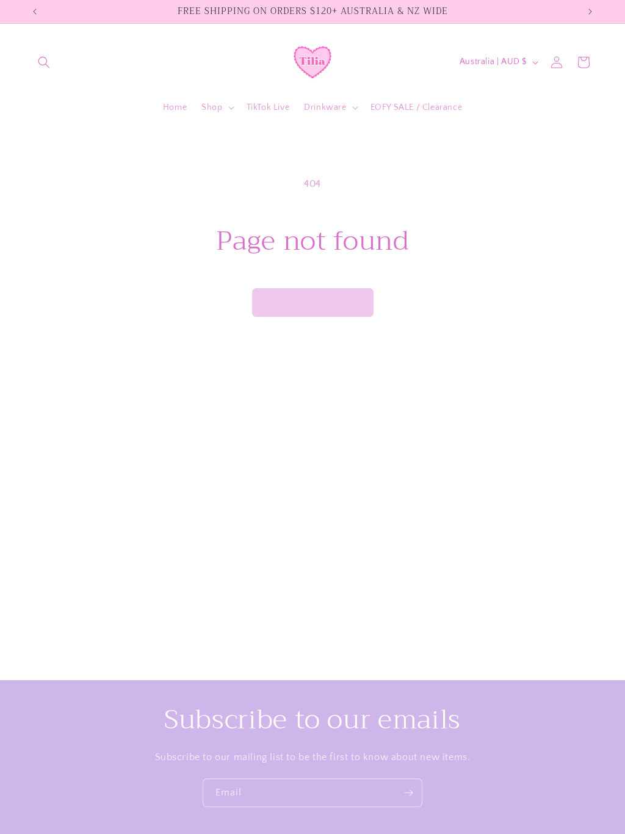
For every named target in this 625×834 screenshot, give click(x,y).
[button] (44, 62)
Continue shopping (312, 302)
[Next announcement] (590, 11)
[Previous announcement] (34, 11)
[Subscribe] (408, 792)
